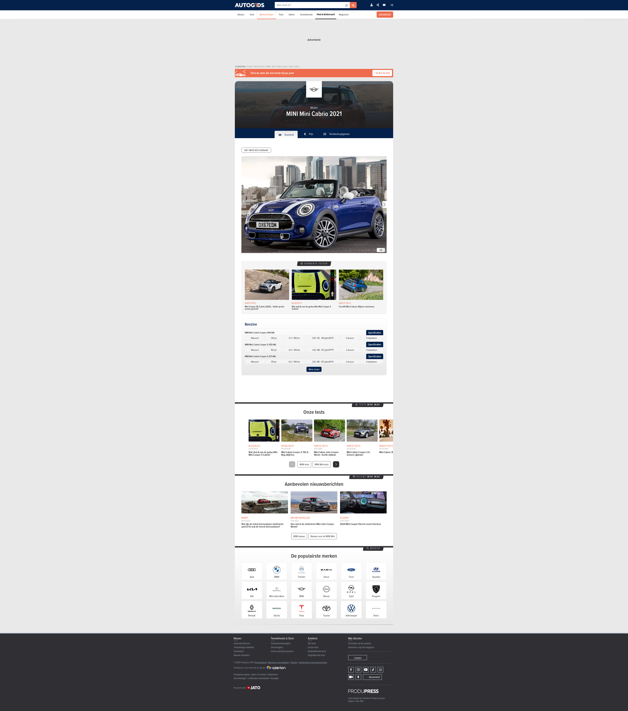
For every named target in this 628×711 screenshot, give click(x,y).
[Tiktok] (373, 670)
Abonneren (385, 14)
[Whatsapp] (380, 670)
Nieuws (240, 14)
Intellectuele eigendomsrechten (313, 662)
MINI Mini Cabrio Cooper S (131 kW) (260, 356)
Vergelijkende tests (316, 655)
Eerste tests (313, 647)
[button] (384, 204)
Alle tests (312, 643)
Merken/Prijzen (266, 14)
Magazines (344, 14)
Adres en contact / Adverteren (264, 674)
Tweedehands (306, 14)
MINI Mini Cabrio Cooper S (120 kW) (260, 344)
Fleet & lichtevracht (326, 14)
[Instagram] (358, 670)
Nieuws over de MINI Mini (323, 536)
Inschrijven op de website (359, 643)
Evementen (239, 651)
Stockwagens (277, 647)
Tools (281, 14)
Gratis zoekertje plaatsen (282, 651)
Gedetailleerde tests (317, 651)
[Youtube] (366, 670)
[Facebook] (351, 670)
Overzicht (289, 135)
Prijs (310, 134)
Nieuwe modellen (242, 655)
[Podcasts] (358, 677)
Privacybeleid (261, 662)
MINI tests (304, 464)
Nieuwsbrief (374, 677)
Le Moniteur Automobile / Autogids (263, 678)
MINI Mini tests (322, 464)
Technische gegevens (339, 134)
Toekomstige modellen (244, 647)
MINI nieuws (299, 536)
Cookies (293, 662)
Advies (292, 14)
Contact (357, 658)
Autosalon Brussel (242, 643)
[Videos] (351, 677)
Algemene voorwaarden (278, 662)
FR (392, 5)
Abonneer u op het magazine (361, 647)
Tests (252, 14)
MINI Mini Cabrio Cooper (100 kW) (259, 332)
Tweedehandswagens (281, 643)
